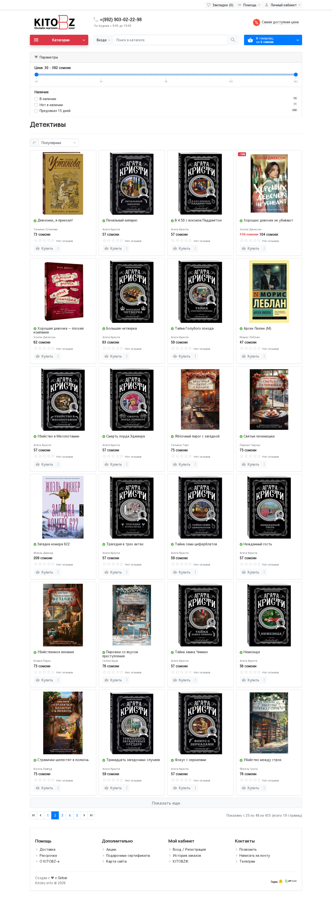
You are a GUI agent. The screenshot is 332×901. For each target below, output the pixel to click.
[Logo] (54, 21)
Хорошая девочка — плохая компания (59, 330)
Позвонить (248, 849)
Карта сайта (116, 861)
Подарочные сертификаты (128, 855)
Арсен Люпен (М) (257, 328)
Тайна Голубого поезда (194, 328)
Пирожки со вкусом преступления (120, 653)
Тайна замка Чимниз (191, 651)
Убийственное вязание (55, 651)
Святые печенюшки (259, 436)
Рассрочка (48, 855)
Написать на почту (254, 855)
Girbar (62, 877)
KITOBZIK (181, 861)
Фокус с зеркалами (190, 759)
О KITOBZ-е (50, 861)
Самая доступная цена (280, 21)
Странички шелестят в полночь (63, 759)
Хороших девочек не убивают (268, 220)
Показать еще (166, 803)
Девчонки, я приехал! (55, 220)
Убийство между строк (262, 759)
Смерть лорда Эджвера (125, 436)
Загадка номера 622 (53, 543)
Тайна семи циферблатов (196, 543)
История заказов (187, 855)
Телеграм (247, 861)
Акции (111, 849)
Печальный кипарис (122, 220)
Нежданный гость (258, 543)
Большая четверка (121, 328)
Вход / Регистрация (189, 849)
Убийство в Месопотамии (58, 436)
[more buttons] (58, 248)
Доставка (47, 849)
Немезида (252, 651)
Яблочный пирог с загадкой (197, 436)
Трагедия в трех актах (125, 543)
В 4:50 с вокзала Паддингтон (198, 220)
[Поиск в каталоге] (233, 40)
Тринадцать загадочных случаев (133, 759)
